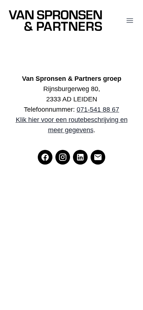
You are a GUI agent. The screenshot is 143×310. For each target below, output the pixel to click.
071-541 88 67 (98, 109)
